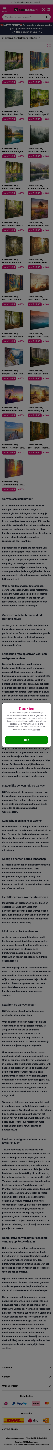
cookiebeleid (13, 727)
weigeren (36, 729)
